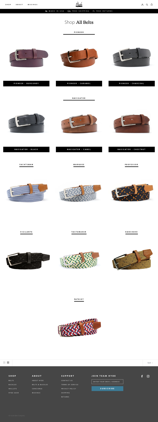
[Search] (147, 4)
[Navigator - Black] (26, 123)
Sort (149, 363)
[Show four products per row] (8, 362)
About (19, 4)
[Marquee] (79, 193)
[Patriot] (79, 328)
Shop (8, 4)
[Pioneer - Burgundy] (26, 58)
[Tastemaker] (79, 260)
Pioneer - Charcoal (131, 83)
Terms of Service (69, 385)
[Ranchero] (131, 260)
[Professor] (131, 193)
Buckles (13, 385)
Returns (65, 397)
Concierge (37, 389)
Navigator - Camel (79, 149)
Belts (11, 380)
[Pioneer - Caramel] (79, 58)
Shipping (65, 393)
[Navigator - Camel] (79, 123)
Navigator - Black (26, 149)
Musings (33, 4)
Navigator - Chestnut (132, 149)
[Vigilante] (26, 260)
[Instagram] (148, 376)
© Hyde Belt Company (17, 416)
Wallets (13, 389)
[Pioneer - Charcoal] (132, 58)
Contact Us (67, 380)
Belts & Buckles (40, 385)
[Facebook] (142, 376)
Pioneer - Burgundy (26, 83)
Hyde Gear (14, 393)
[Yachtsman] (26, 193)
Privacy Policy (68, 389)
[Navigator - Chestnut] (132, 123)
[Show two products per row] (4, 362)
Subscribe (107, 388)
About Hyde (38, 380)
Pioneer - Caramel (79, 83)
